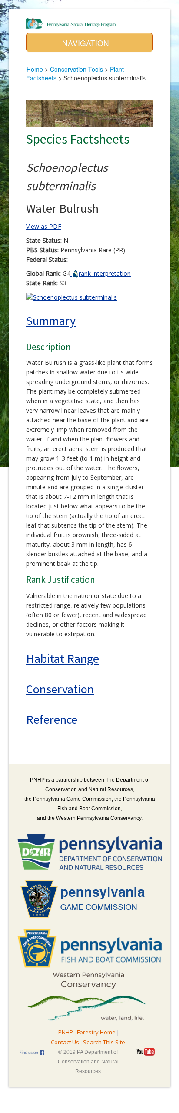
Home (35, 69)
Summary (51, 320)
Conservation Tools (76, 69)
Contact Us (65, 1042)
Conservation (60, 689)
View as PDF (43, 226)
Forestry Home (96, 1032)
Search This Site (104, 1042)
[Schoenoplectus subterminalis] (71, 297)
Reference (51, 719)
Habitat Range (62, 658)
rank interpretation (105, 273)
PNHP (65, 1032)
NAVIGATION (86, 42)
